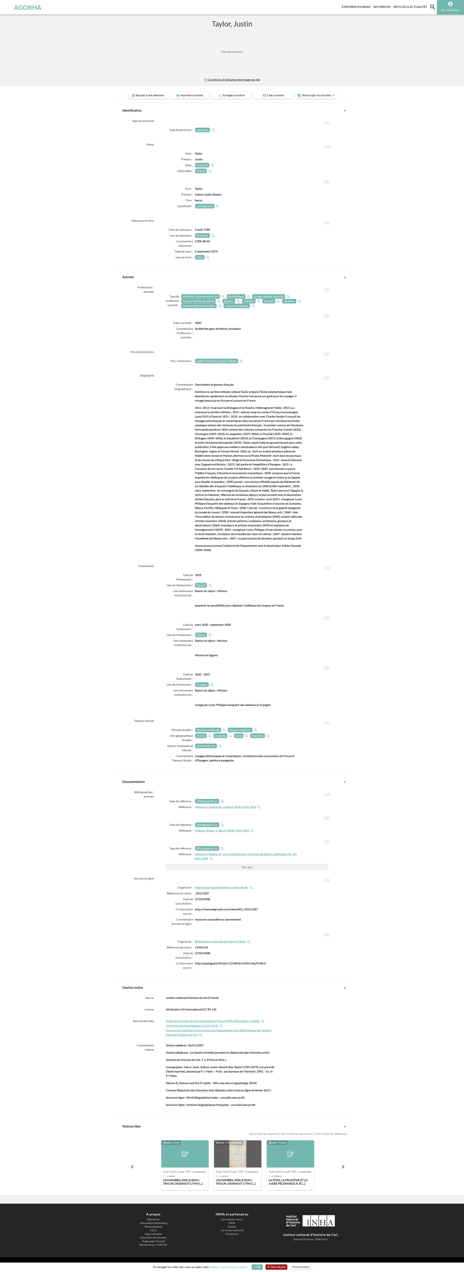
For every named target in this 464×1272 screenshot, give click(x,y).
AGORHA (27, 7)
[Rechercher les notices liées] (260, 807)
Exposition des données (153, 1237)
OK (258, 1267)
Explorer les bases (357, 6)
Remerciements (153, 1227)
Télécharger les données (316, 95)
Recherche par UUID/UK (153, 1245)
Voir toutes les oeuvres (263, 1133)
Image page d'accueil (153, 1241)
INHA (232, 1223)
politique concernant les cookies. (229, 1267)
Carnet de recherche (232, 1230)
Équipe (232, 1227)
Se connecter (450, 10)
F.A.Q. (153, 1230)
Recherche (383, 6)
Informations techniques (153, 1223)
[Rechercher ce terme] (214, 129)
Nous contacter (153, 1234)
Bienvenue (153, 1219)
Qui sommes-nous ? (232, 1219)
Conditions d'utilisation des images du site (233, 79)
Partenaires (232, 1234)
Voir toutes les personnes (296, 1133)
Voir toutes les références (331, 1133)
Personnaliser (301, 1267)
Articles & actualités (410, 6)
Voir (247, 867)
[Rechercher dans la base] (263, 1021)
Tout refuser (277, 1267)
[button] (132, 1166)
